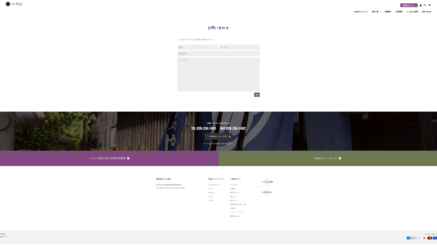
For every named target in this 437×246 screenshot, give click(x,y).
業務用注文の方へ (409, 5)
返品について (234, 200)
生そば (211, 189)
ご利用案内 (399, 11)
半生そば (211, 192)
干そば (211, 196)
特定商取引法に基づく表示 (238, 204)
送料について (234, 196)
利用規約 (232, 208)
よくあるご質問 (412, 11)
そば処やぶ (433, 234)
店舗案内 (388, 11)
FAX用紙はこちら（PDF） (218, 136)
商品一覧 (375, 11)
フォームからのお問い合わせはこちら (218, 144)
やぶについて (234, 185)
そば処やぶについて (361, 11)
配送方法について (235, 192)
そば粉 (211, 200)
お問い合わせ (426, 11)
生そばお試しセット (215, 185)
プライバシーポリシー (237, 212)
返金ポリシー (4, 236)
